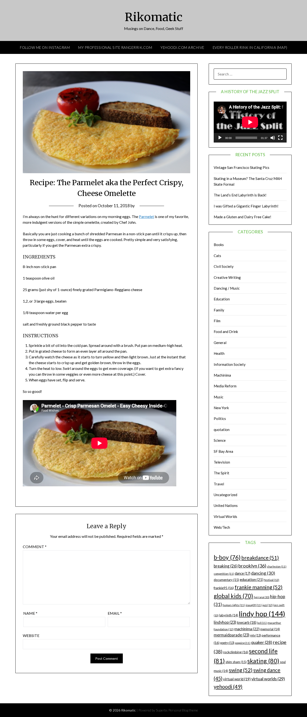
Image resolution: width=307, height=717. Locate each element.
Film (217, 321)
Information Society (230, 364)
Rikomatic (154, 17)
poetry (227, 643)
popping (242, 642)
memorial (270, 629)
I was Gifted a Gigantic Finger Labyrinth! (246, 206)
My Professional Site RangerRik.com (115, 47)
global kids (233, 595)
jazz (267, 605)
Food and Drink (226, 331)
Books (219, 244)
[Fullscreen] (280, 137)
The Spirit (221, 473)
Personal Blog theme (183, 710)
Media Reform (225, 386)
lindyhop (225, 622)
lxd (262, 622)
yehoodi (228, 686)
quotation (222, 429)
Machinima (222, 375)
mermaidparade (231, 635)
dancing (263, 573)
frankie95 (224, 588)
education (251, 579)
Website (31, 635)
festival (271, 580)
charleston (276, 566)
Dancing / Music (227, 288)
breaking (226, 565)
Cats (217, 255)
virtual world (237, 679)
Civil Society (224, 266)
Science (220, 440)
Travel (219, 484)
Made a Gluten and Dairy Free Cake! (242, 217)
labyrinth (228, 615)
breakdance (260, 557)
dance (242, 573)
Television (222, 462)
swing (241, 670)
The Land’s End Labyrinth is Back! (240, 195)
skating (263, 660)
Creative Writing (227, 277)
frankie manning (259, 587)
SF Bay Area (223, 451)
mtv (255, 635)
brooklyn (252, 565)
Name (30, 613)
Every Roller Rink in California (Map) (250, 47)
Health (219, 353)
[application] (250, 122)
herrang (261, 597)
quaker (261, 642)
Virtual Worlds (225, 516)
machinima (247, 628)
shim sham (236, 662)
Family (219, 310)
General (220, 342)
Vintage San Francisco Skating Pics (241, 167)
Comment (35, 546)
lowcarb (246, 622)
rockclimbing (235, 652)
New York (221, 408)
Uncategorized (225, 495)
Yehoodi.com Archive (182, 47)
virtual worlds (268, 678)
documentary (226, 580)
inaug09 (254, 605)
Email (115, 613)
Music (218, 397)
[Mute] (272, 137)
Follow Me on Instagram (45, 47)
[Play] (220, 137)
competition (224, 573)
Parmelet (146, 216)
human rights (234, 605)
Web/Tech (222, 527)
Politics (220, 418)
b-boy (227, 557)
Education (222, 299)
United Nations (226, 505)
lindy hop (262, 613)
